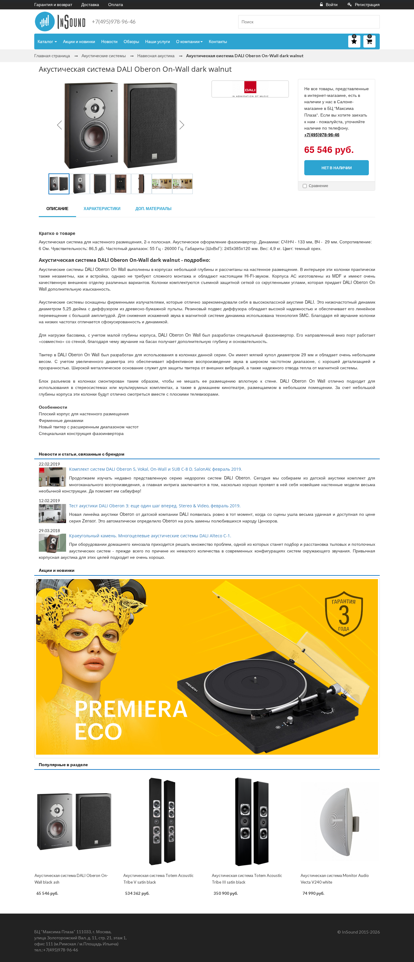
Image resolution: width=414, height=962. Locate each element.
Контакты (218, 41)
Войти (332, 4)
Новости (109, 41)
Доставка (90, 4)
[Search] (372, 21)
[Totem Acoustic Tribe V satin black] (162, 822)
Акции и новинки (79, 41)
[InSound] (60, 21)
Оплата (115, 4)
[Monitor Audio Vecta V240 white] (340, 822)
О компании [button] (188, 41)
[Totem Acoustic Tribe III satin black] (251, 822)
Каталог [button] (46, 41)
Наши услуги (157, 41)
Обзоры (131, 41)
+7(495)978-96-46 (113, 21)
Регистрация (367, 4)
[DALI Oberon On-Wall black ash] (74, 822)
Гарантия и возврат (53, 4)
